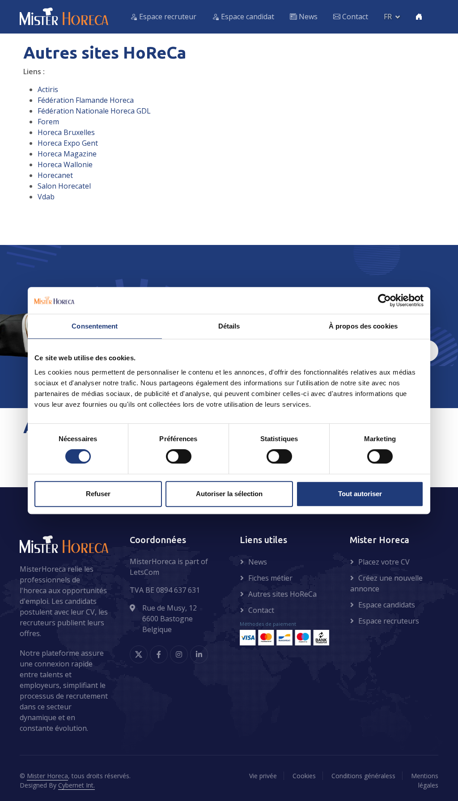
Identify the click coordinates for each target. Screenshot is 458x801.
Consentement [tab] (95, 326)
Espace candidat (246, 16)
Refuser (98, 493)
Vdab (46, 197)
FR (388, 16)
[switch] (178, 456)
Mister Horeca (47, 775)
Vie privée (263, 775)
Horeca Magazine (67, 154)
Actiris (48, 89)
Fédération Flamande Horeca (86, 100)
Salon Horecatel (64, 186)
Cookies (304, 775)
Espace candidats (386, 605)
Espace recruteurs (388, 621)
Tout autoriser (360, 493)
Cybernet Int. (76, 785)
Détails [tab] (229, 326)
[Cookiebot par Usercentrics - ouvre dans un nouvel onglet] (384, 300)
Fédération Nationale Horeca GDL (94, 111)
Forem (48, 121)
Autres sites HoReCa (282, 594)
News (307, 16)
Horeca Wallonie (65, 164)
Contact (354, 16)
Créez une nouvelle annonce (386, 583)
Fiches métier (270, 578)
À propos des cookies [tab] (363, 326)
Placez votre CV (384, 562)
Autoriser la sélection (229, 493)
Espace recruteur (166, 16)
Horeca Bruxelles (66, 132)
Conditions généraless (363, 775)
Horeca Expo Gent (68, 143)
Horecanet (55, 175)
